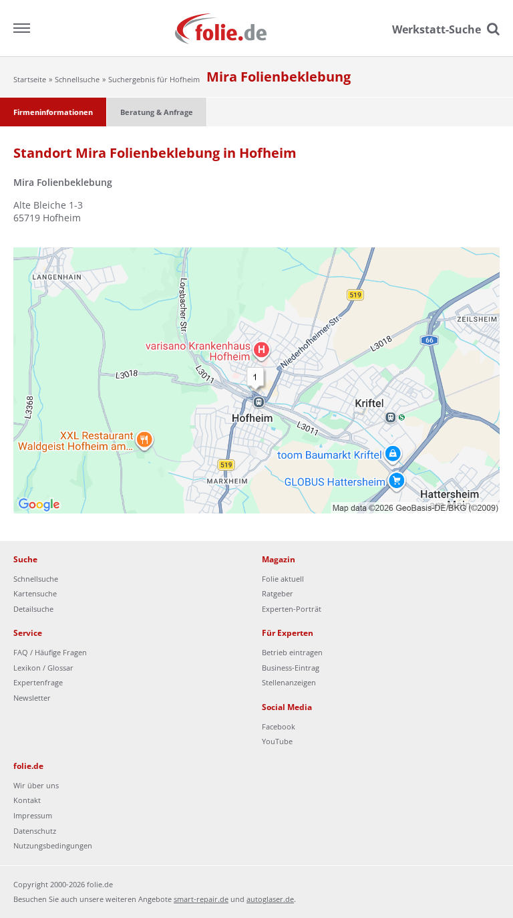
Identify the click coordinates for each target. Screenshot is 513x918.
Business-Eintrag (290, 668)
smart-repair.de (201, 899)
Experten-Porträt (291, 609)
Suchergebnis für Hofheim (154, 79)
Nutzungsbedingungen (52, 845)
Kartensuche (35, 593)
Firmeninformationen (53, 112)
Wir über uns (36, 785)
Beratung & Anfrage (156, 112)
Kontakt (27, 800)
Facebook (278, 726)
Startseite (29, 79)
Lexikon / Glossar (43, 668)
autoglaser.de (270, 899)
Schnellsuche (77, 79)
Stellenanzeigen (289, 682)
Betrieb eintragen (292, 652)
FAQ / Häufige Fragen (50, 652)
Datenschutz (34, 831)
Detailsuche (33, 609)
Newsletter (32, 698)
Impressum (32, 815)
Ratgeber (277, 593)
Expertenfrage (38, 682)
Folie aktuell (283, 579)
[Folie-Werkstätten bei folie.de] (257, 27)
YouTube (277, 741)
